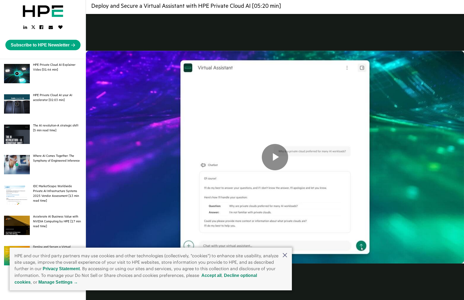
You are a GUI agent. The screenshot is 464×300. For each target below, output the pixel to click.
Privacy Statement (61, 268)
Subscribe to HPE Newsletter (40, 45)
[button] (285, 255)
